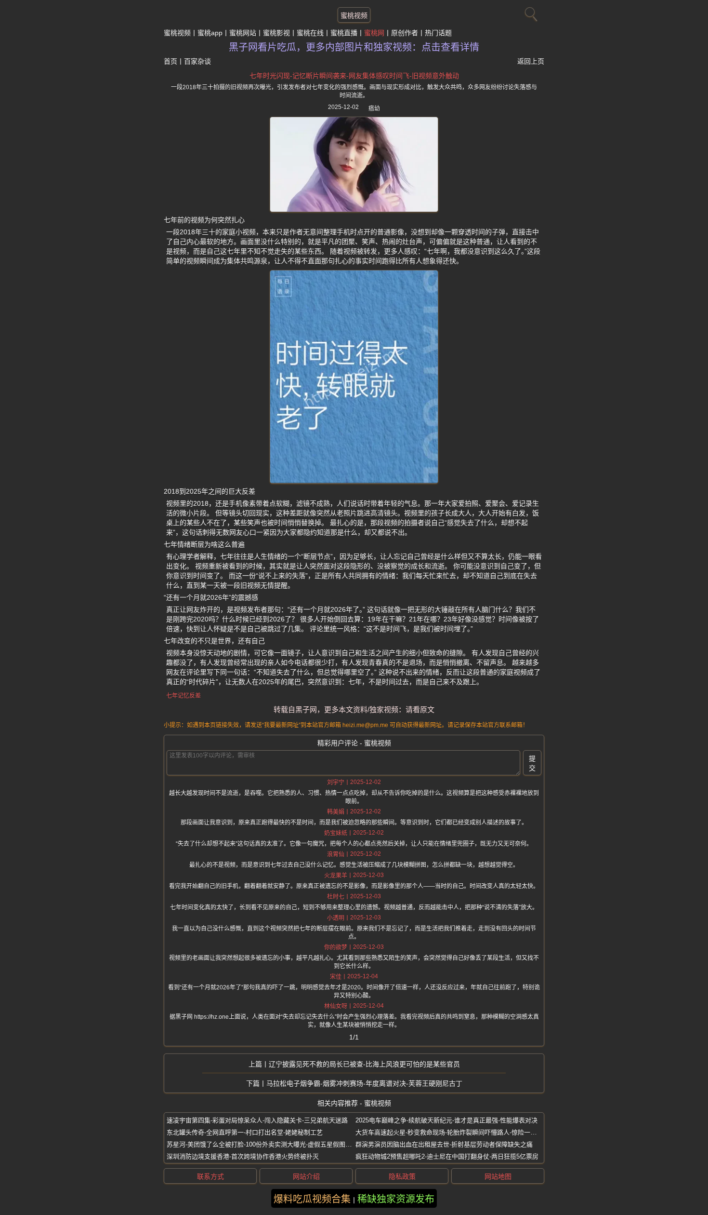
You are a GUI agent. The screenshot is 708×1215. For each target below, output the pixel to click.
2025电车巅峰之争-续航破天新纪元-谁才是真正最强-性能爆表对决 (446, 1120)
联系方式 (210, 1176)
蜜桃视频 (354, 15)
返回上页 (530, 61)
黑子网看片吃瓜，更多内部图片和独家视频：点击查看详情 (354, 47)
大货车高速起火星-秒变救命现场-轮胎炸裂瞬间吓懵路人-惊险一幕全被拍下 (458, 1132)
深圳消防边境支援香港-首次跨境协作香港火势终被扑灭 (243, 1156)
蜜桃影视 (276, 33)
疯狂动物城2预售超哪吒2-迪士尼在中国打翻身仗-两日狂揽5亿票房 (446, 1156)
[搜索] (530, 12)
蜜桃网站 (242, 33)
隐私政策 (402, 1176)
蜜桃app (210, 33)
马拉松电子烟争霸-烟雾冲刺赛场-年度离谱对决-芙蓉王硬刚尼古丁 (364, 1083)
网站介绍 (306, 1176)
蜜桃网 (374, 33)
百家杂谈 (197, 61)
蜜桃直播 (343, 33)
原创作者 (404, 33)
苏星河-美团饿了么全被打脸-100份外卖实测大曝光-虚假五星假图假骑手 (265, 1144)
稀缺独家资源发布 (395, 1199)
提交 (532, 763)
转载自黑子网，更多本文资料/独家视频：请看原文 (354, 709)
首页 (170, 61)
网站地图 (498, 1176)
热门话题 (438, 33)
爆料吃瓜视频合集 (312, 1199)
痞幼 (374, 108)
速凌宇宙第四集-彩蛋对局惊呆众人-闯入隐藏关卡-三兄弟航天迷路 (257, 1120)
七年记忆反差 (183, 695)
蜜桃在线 (310, 33)
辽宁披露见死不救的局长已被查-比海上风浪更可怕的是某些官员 (364, 1064)
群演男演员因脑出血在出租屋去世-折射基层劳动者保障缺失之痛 (444, 1144)
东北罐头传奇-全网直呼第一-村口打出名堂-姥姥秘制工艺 (245, 1132)
